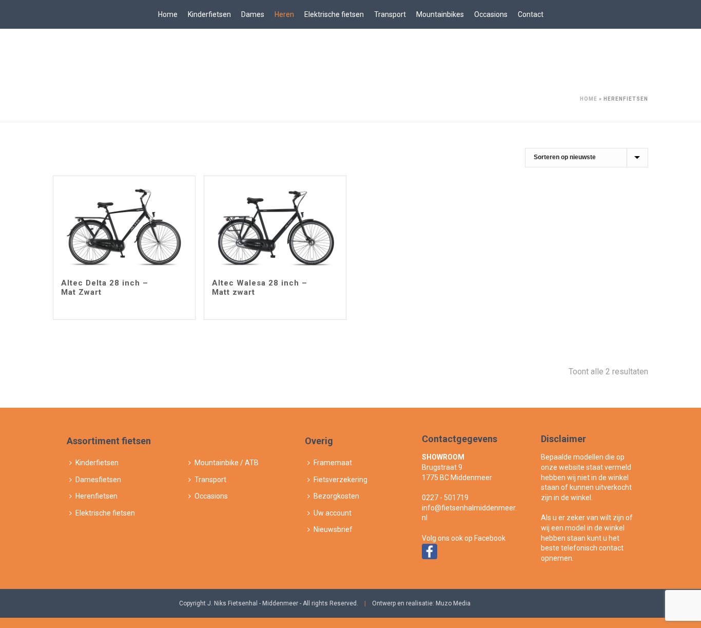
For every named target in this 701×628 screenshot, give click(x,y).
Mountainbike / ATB (226, 463)
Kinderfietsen (209, 14)
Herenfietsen (96, 496)
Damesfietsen (98, 479)
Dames (252, 14)
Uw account (333, 513)
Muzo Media (453, 603)
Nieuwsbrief (333, 529)
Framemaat (333, 463)
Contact (530, 14)
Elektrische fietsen (334, 14)
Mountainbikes (440, 14)
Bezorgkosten (336, 496)
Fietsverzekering (340, 479)
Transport (390, 14)
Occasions (491, 14)
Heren (284, 14)
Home (168, 14)
